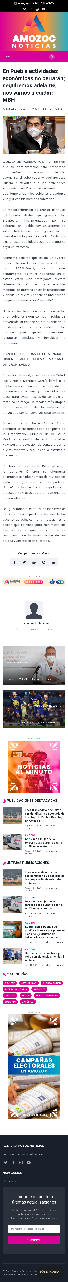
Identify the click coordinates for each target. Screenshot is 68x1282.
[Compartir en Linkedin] (53, 562)
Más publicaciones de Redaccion (33, 629)
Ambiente (39, 989)
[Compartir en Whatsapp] (34, 562)
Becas (25, 995)
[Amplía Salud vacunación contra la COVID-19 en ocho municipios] (34, 665)
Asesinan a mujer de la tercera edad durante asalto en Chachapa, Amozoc (43, 842)
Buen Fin (10, 1001)
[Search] (52, 57)
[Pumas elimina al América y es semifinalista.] (34, 709)
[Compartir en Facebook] (14, 562)
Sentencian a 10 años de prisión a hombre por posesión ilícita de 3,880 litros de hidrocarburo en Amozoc (45, 932)
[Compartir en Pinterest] (44, 562)
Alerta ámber (52, 983)
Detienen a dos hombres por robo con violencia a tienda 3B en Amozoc (45, 956)
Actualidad (29, 983)
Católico (28, 1001)
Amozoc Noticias (21, 1270)
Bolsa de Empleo (47, 995)
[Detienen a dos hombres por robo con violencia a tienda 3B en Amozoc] (14, 957)
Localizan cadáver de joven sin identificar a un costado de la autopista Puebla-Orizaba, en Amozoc (45, 815)
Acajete (10, 983)
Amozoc (30, 835)
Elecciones (9, 1181)
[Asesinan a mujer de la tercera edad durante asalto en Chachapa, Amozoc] (14, 844)
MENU (5, 56)
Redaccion (11, 109)
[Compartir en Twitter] (24, 562)
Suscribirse (34, 1240)
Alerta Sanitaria (16, 989)
